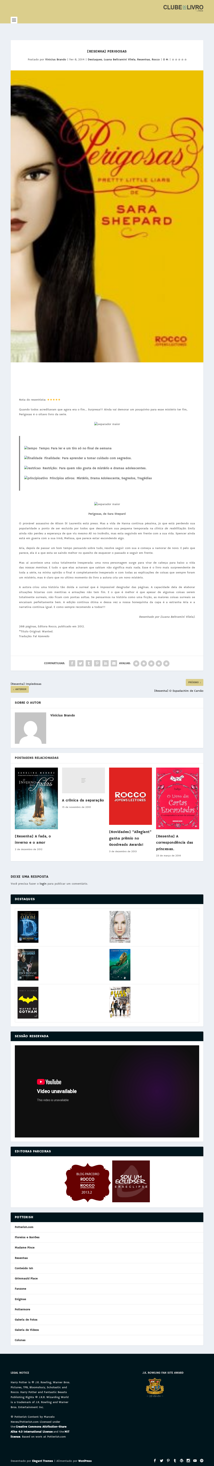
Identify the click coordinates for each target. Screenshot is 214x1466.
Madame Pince (24, 1247)
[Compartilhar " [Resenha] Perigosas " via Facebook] (72, 663)
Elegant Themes (42, 1461)
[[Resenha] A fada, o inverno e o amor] (36, 798)
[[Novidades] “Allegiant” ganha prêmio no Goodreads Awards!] (130, 796)
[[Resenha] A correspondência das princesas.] (177, 798)
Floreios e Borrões (27, 1237)
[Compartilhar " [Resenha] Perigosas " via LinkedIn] (105, 663)
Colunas (20, 1340)
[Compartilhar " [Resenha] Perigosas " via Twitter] (80, 663)
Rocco (156, 59)
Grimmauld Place (26, 1278)
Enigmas (20, 1299)
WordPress (85, 1461)
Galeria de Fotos (26, 1320)
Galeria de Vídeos (27, 1330)
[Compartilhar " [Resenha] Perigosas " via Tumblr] (89, 663)
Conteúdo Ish (24, 1268)
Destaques (95, 59)
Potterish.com (24, 1227)
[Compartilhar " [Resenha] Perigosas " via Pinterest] (97, 663)
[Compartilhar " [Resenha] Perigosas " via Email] (114, 663)
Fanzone (20, 1289)
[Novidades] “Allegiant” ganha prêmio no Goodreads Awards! (130, 838)
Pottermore (22, 1309)
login (43, 884)
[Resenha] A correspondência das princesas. (174, 842)
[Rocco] (87, 1201)
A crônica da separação (83, 800)
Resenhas (143, 59)
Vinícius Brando (55, 59)
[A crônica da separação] (83, 780)
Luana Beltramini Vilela (119, 59)
